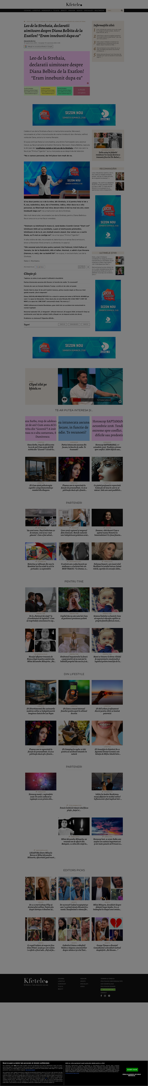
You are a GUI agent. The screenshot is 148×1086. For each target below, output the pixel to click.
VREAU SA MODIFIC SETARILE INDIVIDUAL (131, 1075)
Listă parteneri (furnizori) (72, 1073)
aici (46, 1078)
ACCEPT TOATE (132, 1069)
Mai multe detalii (30, 1070)
